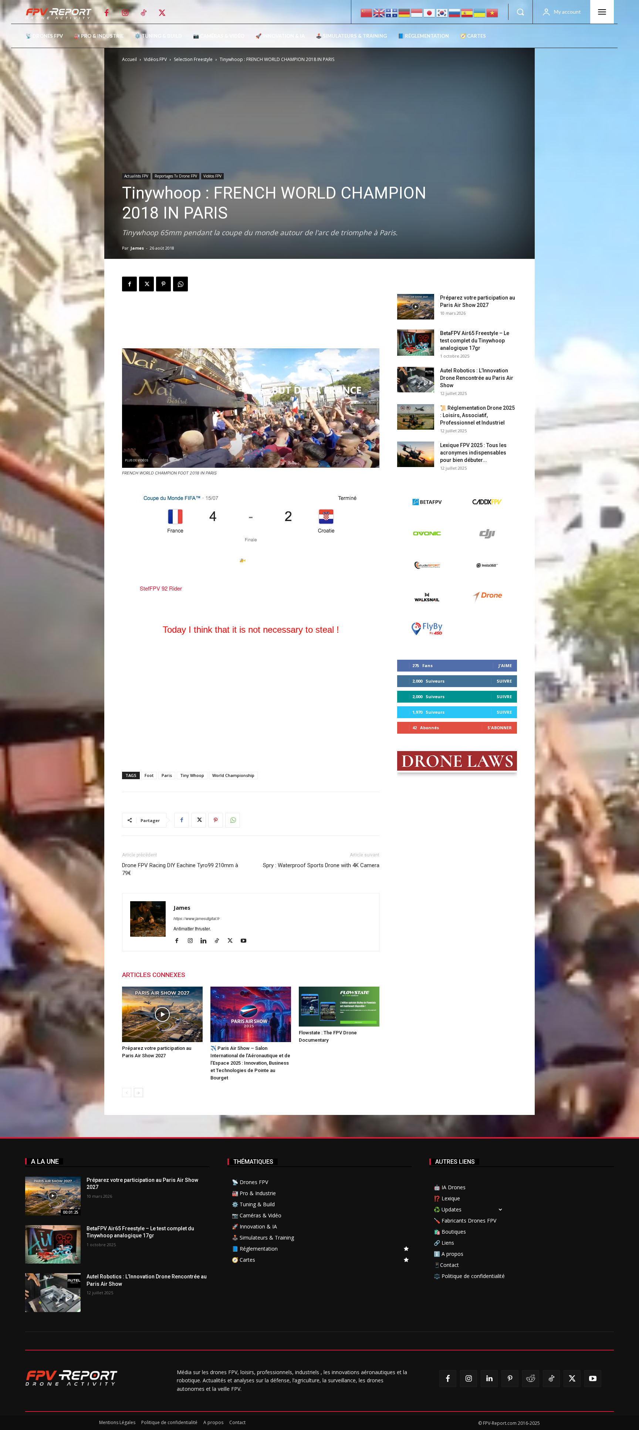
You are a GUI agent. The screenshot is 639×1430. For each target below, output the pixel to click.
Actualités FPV (136, 176)
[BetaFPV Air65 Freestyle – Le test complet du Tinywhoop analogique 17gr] (415, 342)
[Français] (392, 12)
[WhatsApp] (180, 284)
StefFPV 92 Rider (161, 588)
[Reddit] (530, 1378)
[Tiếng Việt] (492, 12)
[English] (379, 12)
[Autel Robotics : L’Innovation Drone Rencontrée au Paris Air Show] (415, 379)
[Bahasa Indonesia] (417, 12)
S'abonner (499, 727)
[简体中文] (367, 12)
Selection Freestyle (193, 59)
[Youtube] (246, 940)
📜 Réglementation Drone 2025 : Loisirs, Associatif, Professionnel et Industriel (477, 415)
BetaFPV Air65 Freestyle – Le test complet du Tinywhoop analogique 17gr (474, 340)
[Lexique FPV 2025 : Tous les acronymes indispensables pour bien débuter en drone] (415, 454)
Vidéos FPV (155, 59)
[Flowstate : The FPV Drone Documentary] (339, 1007)
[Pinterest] (163, 284)
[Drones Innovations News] (62, 14)
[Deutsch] (404, 12)
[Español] (467, 12)
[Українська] (480, 12)
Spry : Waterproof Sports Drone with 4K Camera (321, 865)
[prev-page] (126, 1092)
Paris (167, 775)
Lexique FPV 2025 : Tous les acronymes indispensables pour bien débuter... (473, 452)
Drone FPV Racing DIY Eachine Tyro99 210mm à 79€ (180, 869)
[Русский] (455, 12)
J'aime (505, 665)
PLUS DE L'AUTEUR (220, 974)
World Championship (233, 775)
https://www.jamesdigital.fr (196, 918)
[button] (520, 12)
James (137, 248)
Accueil (129, 59)
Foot (149, 775)
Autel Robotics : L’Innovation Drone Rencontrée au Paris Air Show (476, 378)
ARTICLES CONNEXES (153, 974)
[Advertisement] (250, 321)
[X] (162, 13)
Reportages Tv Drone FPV (176, 176)
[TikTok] (143, 13)
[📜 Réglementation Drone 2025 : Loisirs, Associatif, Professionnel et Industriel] (415, 417)
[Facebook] (106, 13)
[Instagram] (125, 13)
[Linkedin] (206, 940)
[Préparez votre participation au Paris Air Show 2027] (162, 1014)
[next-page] (138, 1092)
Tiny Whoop (192, 775)
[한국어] (442, 12)
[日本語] (429, 12)
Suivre (504, 681)
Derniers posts (418, 282)
